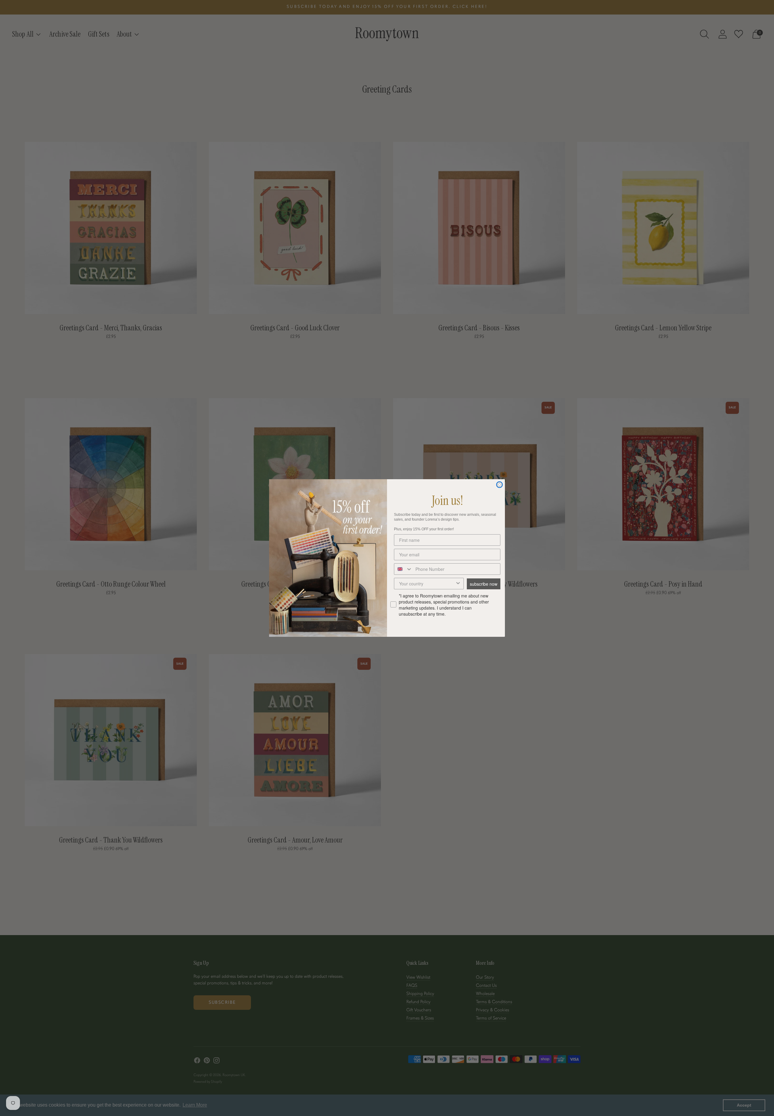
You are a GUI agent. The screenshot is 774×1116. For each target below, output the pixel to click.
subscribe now (483, 584)
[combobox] (403, 569)
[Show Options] (458, 583)
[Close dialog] (499, 485)
